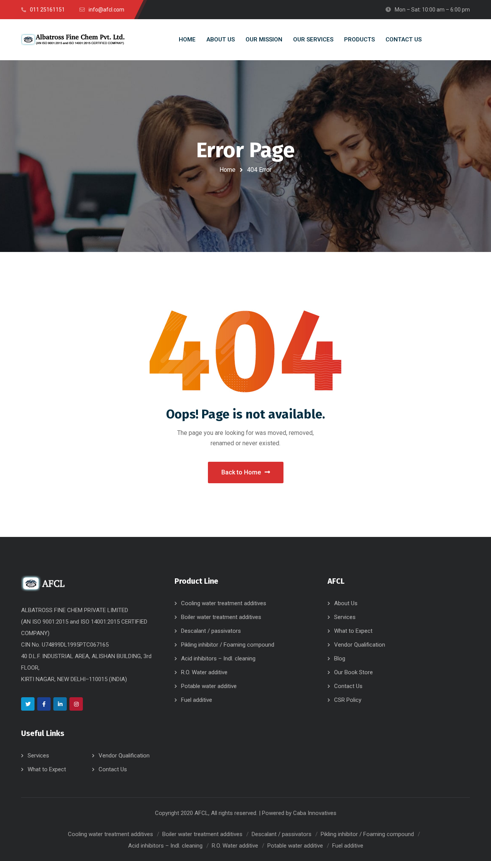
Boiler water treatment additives (221, 617)
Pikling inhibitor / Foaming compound (227, 644)
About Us (346, 603)
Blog (339, 658)
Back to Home (241, 472)
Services (38, 755)
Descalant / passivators (211, 630)
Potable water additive (209, 686)
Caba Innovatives (314, 813)
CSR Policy (347, 699)
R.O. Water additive (204, 672)
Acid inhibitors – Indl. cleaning (218, 658)
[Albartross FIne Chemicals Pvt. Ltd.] (73, 40)
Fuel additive (196, 699)
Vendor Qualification (124, 755)
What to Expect (47, 769)
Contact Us (113, 769)
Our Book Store (353, 672)
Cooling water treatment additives (223, 603)
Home (227, 169)
